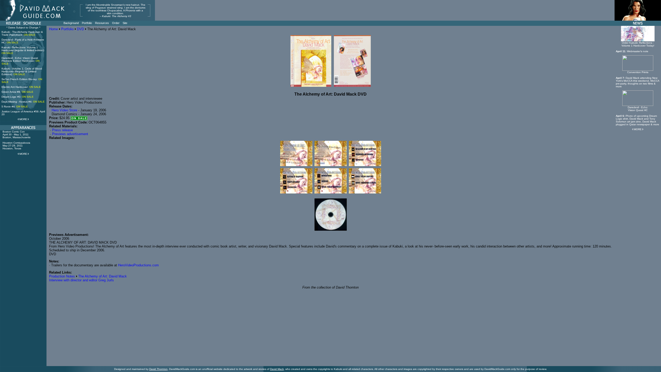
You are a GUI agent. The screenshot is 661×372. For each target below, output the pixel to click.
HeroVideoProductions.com (138, 265)
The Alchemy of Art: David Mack (102, 276)
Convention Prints (637, 72)
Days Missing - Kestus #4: (23, 101)
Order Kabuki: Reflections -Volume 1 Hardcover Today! (637, 44)
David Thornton (158, 369)
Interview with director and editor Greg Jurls (81, 280)
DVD (80, 29)
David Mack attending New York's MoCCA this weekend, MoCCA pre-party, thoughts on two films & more (637, 82)
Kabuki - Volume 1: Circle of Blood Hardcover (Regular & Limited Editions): (22, 71)
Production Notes (62, 276)
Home (53, 29)
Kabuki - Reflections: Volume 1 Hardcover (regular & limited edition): (23, 50)
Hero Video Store (64, 110)
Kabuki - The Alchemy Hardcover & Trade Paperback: (22, 33)
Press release (62, 130)
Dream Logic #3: (18, 96)
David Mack (277, 369)
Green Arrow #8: (17, 91)
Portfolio (67, 29)
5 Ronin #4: (15, 106)
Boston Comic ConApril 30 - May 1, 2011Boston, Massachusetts (16, 134)
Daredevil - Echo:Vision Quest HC (638, 109)
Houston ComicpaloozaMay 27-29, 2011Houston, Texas (16, 145)
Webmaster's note (637, 51)
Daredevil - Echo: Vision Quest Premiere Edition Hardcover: (21, 61)
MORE (23, 119)
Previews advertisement (70, 134)
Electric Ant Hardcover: (21, 87)
